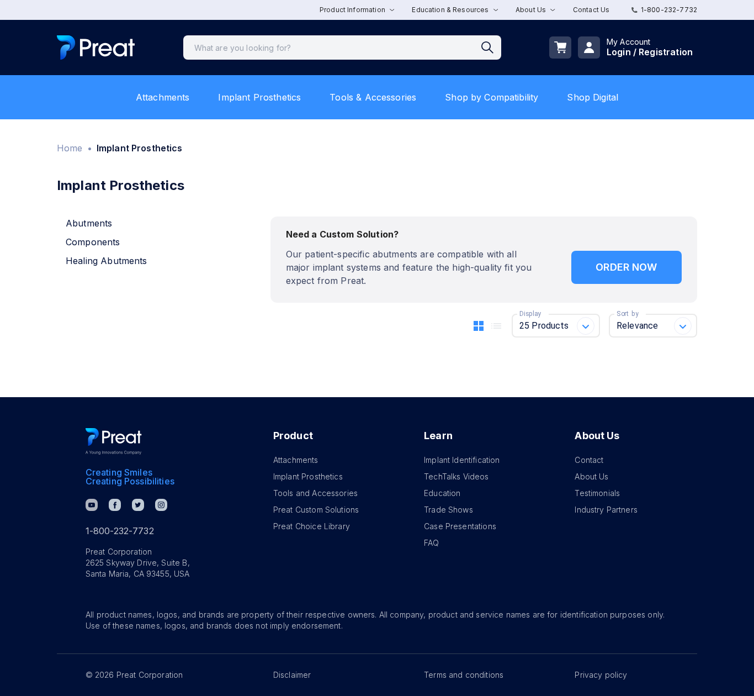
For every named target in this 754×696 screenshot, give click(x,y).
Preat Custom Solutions (316, 509)
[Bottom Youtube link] (92, 505)
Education (442, 493)
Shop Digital (592, 97)
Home (70, 148)
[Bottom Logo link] (114, 441)
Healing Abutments (106, 260)
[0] (560, 47)
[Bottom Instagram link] (161, 505)
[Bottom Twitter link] (138, 505)
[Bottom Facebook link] (115, 505)
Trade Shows (448, 509)
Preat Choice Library (311, 526)
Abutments (89, 223)
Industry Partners (606, 509)
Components (93, 241)
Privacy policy (601, 674)
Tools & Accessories (373, 97)
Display (530, 314)
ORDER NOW (626, 267)
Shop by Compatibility (491, 97)
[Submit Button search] (491, 47)
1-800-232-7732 (669, 10)
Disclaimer (292, 674)
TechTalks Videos (456, 476)
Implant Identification (462, 460)
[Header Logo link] (96, 47)
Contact (589, 460)
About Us (591, 476)
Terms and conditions (463, 674)
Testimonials (597, 493)
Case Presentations (460, 526)
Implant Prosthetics (259, 97)
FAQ (431, 542)
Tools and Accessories (315, 493)
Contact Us (591, 10)
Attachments (163, 97)
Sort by (628, 314)
